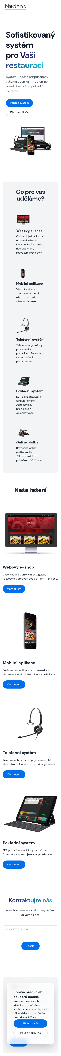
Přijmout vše (30, 1023)
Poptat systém (19, 103)
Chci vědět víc (19, 112)
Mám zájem (14, 589)
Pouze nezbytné (30, 1033)
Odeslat (30, 946)
